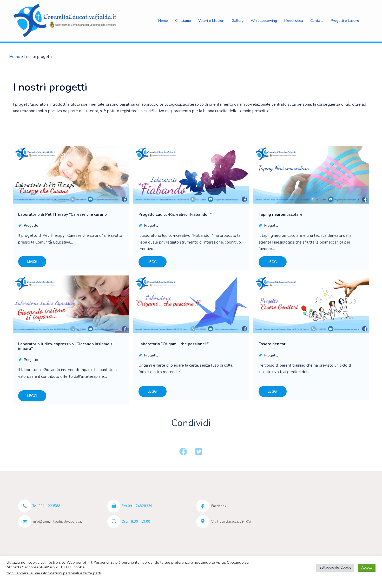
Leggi (32, 261)
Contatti (317, 20)
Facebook (218, 506)
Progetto (31, 225)
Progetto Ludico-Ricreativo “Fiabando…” (175, 214)
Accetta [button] (366, 567)
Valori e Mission (211, 20)
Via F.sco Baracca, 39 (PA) (231, 521)
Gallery (237, 20)
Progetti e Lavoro (345, 20)
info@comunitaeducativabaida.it (57, 521)
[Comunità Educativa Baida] (66, 20)
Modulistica (293, 20)
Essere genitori (273, 344)
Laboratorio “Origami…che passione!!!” (174, 344)
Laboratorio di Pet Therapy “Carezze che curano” (63, 214)
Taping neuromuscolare (280, 214)
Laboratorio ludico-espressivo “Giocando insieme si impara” (66, 346)
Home (163, 20)
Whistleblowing (264, 20)
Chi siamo (183, 20)
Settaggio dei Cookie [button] (335, 567)
